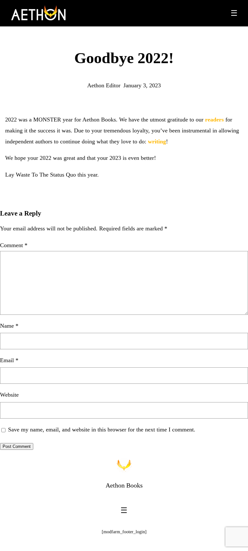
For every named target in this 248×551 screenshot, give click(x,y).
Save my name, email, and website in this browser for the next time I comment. (101, 429)
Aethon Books (124, 485)
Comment (13, 245)
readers (214, 119)
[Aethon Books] (38, 13)
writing (157, 141)
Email (9, 360)
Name (9, 326)
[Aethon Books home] (124, 465)
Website (9, 395)
